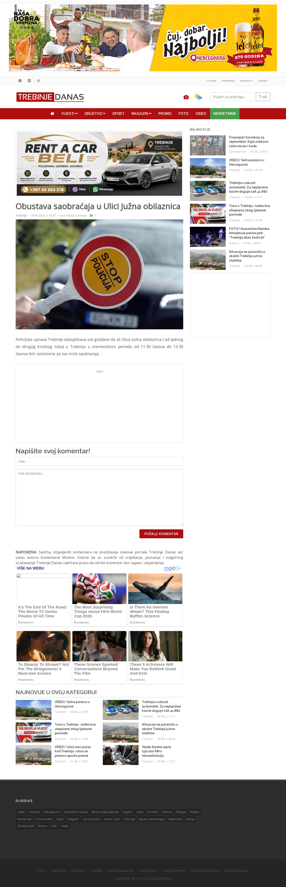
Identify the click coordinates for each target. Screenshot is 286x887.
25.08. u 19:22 (79, 761)
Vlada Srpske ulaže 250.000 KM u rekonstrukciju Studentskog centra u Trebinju (158, 755)
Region (127, 812)
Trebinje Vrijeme (173, 871)
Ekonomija (24, 819)
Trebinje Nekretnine (205, 871)
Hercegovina (52, 812)
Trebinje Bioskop (236, 871)
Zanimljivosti (237, 151)
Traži (263, 96)
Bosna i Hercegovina (105, 812)
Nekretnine (224, 113)
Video (201, 113)
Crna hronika (43, 819)
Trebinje (21, 215)
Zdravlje (129, 819)
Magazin (140, 113)
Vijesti (68, 113)
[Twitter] (29, 81)
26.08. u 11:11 (166, 716)
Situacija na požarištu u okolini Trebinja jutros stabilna (160, 729)
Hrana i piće (112, 819)
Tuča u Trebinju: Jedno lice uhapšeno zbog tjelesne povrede (75, 729)
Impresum (246, 80)
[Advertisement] (99, 406)
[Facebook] (20, 81)
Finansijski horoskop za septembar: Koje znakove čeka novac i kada (248, 142)
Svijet (139, 812)
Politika (194, 812)
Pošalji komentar (161, 534)
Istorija (190, 819)
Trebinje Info (148, 871)
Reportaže (175, 819)
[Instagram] (38, 81)
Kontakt (263, 80)
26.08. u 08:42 (252, 243)
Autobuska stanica (120, 871)
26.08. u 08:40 (166, 739)
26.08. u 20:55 (259, 151)
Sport (118, 113)
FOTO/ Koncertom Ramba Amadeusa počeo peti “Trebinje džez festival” (249, 233)
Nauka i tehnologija (151, 819)
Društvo (94, 113)
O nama (211, 80)
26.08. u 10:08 (79, 739)
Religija (181, 812)
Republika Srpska (76, 812)
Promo (164, 113)
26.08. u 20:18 (79, 712)
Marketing (228, 80)
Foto (183, 113)
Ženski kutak (25, 826)
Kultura (234, 243)
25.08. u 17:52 (166, 761)
